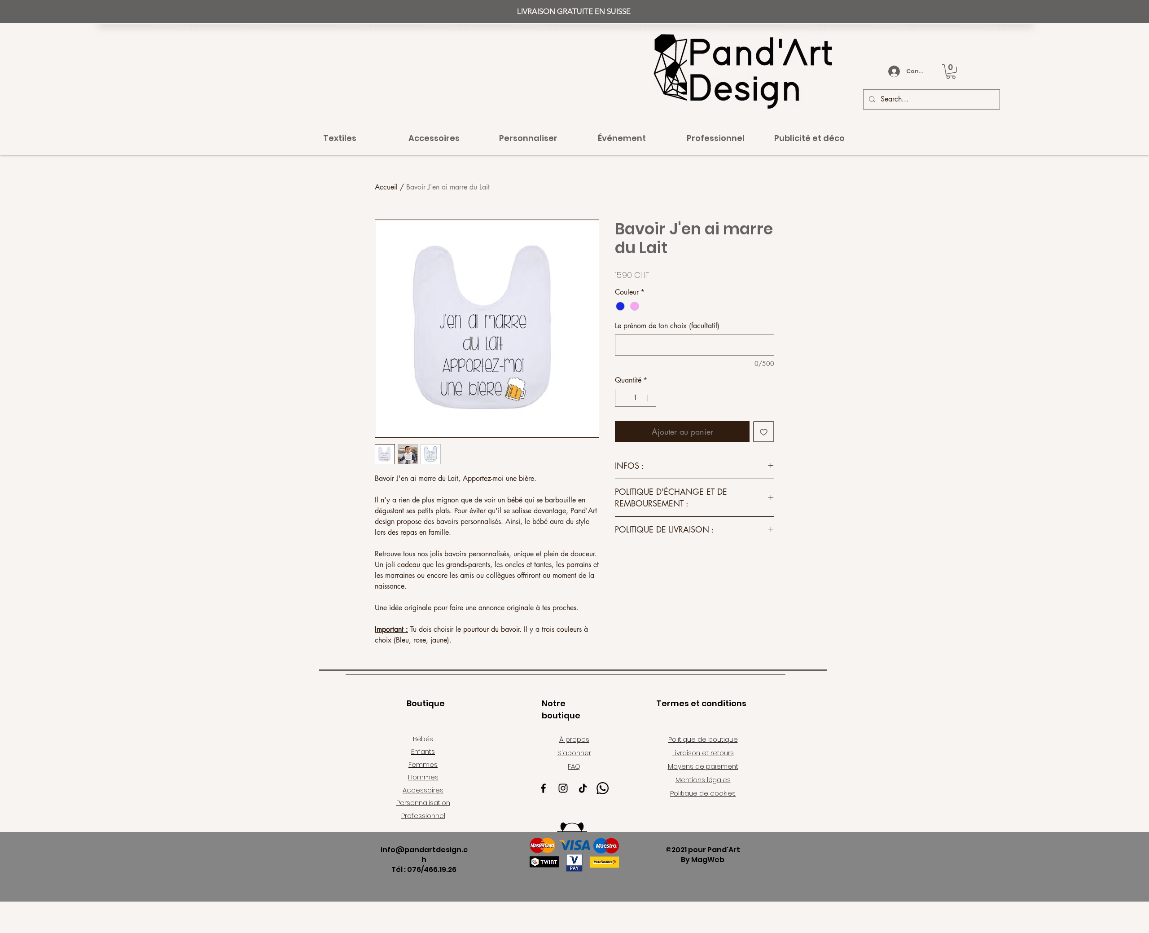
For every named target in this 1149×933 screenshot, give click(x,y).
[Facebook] (543, 788)
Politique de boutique (703, 739)
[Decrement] (622, 397)
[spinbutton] (635, 397)
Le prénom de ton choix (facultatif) (667, 325)
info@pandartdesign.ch (424, 855)
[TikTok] (583, 788)
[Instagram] (563, 788)
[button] (951, 71)
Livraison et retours (703, 752)
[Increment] (648, 397)
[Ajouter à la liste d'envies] (763, 431)
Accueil (386, 187)
